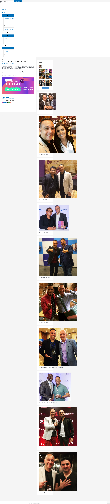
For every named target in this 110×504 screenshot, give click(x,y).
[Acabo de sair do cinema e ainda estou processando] (47, 77)
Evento (7, 63)
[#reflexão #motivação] (47, 84)
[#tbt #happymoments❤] (43, 84)
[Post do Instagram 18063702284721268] (40, 71)
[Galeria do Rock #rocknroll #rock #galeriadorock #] (43, 81)
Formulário (6, 54)
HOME (3, 5)
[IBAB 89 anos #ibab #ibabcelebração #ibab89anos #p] (40, 77)
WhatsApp (6, 51)
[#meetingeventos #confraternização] (40, 81)
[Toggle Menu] (8, 15)
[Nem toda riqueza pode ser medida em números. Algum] (43, 74)
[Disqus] (18, 126)
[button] (5, 12)
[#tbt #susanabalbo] (50, 84)
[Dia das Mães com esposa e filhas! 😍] (50, 74)
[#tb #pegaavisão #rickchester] (40, 84)
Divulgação (3, 63)
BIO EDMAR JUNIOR (5, 9)
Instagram (6, 38)
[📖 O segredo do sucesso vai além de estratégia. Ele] (40, 74)
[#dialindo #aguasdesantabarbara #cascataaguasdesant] (50, 77)
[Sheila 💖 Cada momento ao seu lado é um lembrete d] (50, 71)
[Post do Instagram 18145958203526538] (47, 71)
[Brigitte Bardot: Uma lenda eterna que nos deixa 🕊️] (47, 81)
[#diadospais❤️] (43, 71)
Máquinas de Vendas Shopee (9, 29)
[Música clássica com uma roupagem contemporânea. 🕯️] (43, 77)
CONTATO (3, 45)
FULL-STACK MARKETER (8, 99)
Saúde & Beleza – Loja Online (9, 18)
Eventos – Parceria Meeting (9, 25)
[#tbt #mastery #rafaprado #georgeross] (50, 81)
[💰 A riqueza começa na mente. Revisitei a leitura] (47, 74)
